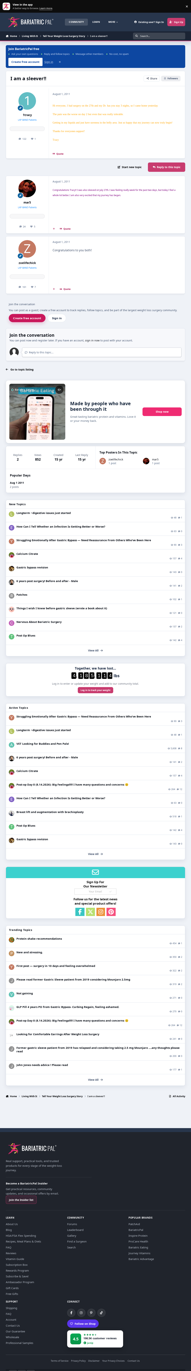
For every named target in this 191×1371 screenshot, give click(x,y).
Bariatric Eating (138, 1247)
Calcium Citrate (27, 554)
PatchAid (134, 1224)
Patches (21, 594)
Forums (72, 1224)
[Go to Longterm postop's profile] (11, 514)
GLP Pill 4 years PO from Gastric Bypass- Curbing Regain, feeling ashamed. (67, 1007)
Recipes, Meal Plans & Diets (23, 1241)
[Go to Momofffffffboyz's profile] (11, 940)
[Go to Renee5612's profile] (11, 555)
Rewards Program (17, 1270)
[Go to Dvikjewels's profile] (11, 1035)
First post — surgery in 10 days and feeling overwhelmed (55, 966)
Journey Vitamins (139, 1253)
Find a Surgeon (77, 1241)
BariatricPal (136, 1230)
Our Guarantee (15, 1331)
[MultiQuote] (53, 229)
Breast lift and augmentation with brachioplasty (50, 812)
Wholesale (12, 1337)
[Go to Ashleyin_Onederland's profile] (11, 745)
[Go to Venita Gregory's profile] (11, 994)
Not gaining (24, 993)
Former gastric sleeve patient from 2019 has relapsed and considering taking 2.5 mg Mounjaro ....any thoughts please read (98, 1049)
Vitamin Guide (15, 1259)
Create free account (27, 318)
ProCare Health (138, 1241)
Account (11, 1319)
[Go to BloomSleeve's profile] (11, 609)
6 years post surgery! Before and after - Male (47, 581)
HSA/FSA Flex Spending (21, 1235)
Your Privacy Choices (113, 1361)
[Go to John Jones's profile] (11, 981)
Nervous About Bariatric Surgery (39, 622)
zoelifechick (27, 263)
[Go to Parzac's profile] (11, 953)
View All (93, 650)
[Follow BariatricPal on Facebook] (71, 1313)
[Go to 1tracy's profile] (27, 101)
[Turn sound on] (59, 390)
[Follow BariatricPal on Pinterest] (91, 1313)
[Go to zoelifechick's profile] (27, 249)
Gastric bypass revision (32, 567)
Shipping (11, 1308)
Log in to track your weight (95, 690)
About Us (12, 1224)
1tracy (27, 115)
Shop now (162, 411)
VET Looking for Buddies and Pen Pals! (42, 743)
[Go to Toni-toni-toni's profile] (11, 637)
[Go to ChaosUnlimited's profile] (11, 813)
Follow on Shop (85, 1323)
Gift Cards (12, 1288)
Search (71, 1247)
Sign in (48, 62)
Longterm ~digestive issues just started (43, 513)
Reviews (11, 1253)
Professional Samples (19, 1343)
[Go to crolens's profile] (11, 623)
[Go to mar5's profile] (27, 188)
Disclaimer (94, 1361)
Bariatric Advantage (141, 1259)
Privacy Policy (78, 1361)
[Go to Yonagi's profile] (11, 541)
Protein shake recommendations (39, 938)
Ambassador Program (20, 1282)
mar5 (27, 202)
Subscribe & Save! (17, 1276)
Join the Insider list (21, 1200)
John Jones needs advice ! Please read (42, 1065)
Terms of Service (59, 1361)
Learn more (7, 6)
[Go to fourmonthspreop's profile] (11, 1008)
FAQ (8, 1247)
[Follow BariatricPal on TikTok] (101, 1313)
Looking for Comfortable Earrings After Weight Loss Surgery (57, 1034)
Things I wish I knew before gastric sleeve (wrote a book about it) (61, 608)
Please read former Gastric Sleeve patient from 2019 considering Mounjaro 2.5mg (73, 979)
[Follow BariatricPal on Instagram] (81, 1313)
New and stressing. (29, 952)
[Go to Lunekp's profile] (11, 582)
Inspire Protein (138, 1235)
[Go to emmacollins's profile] (11, 528)
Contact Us (13, 1325)
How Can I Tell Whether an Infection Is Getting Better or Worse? (60, 526)
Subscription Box (17, 1265)
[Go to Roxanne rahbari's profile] (11, 596)
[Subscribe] (110, 891)
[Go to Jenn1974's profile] (11, 568)
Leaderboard (75, 1230)
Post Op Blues (25, 635)
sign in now (92, 340)
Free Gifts (12, 1294)
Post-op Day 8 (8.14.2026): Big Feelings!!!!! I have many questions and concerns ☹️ (72, 784)
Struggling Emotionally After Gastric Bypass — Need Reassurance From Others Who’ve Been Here (83, 540)
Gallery (71, 1235)
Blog (9, 1230)
